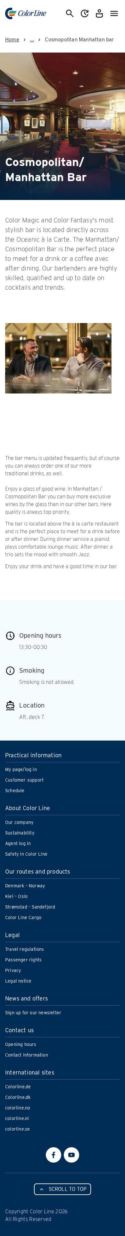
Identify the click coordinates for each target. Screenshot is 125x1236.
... (32, 40)
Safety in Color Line (26, 854)
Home (12, 40)
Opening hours (21, 1044)
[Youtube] (71, 1155)
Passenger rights (23, 959)
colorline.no (17, 1107)
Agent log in (18, 843)
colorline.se (17, 1129)
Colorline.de (18, 1086)
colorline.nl (17, 1118)
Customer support (24, 780)
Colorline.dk (17, 1097)
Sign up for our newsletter (33, 1012)
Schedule (15, 790)
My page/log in (21, 769)
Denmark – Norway (25, 885)
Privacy (13, 970)
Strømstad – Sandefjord (30, 906)
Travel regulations (24, 949)
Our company (19, 822)
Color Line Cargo (23, 917)
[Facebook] (53, 1155)
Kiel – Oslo (16, 896)
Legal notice (18, 980)
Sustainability (19, 832)
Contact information (26, 1055)
